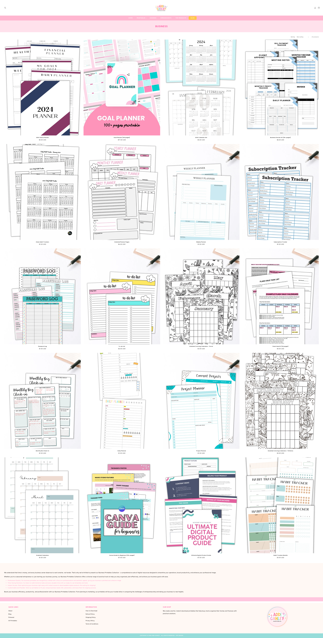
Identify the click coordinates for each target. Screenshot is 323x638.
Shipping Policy (91, 617)
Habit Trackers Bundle (280, 555)
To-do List (122, 346)
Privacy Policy (90, 620)
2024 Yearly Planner (42, 137)
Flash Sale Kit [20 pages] (280, 346)
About (10, 611)
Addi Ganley (156, 635)
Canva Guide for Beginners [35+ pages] (121, 555)
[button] (5, 8)
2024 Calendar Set (201, 137)
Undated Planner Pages (121, 242)
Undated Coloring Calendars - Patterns (280, 451)
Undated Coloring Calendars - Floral (201, 346)
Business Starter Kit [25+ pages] (280, 137)
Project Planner (201, 451)
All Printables (12, 620)
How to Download (91, 611)
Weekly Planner (201, 242)
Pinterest (11, 617)
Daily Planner (122, 451)
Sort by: (293, 37)
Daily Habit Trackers (42, 242)
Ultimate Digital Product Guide (201, 555)
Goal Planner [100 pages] (122, 137)
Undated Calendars (42, 555)
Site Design (179, 635)
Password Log (42, 346)
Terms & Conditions (92, 624)
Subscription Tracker (280, 242)
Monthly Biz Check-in (42, 451)
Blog (9, 614)
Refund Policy (90, 614)
